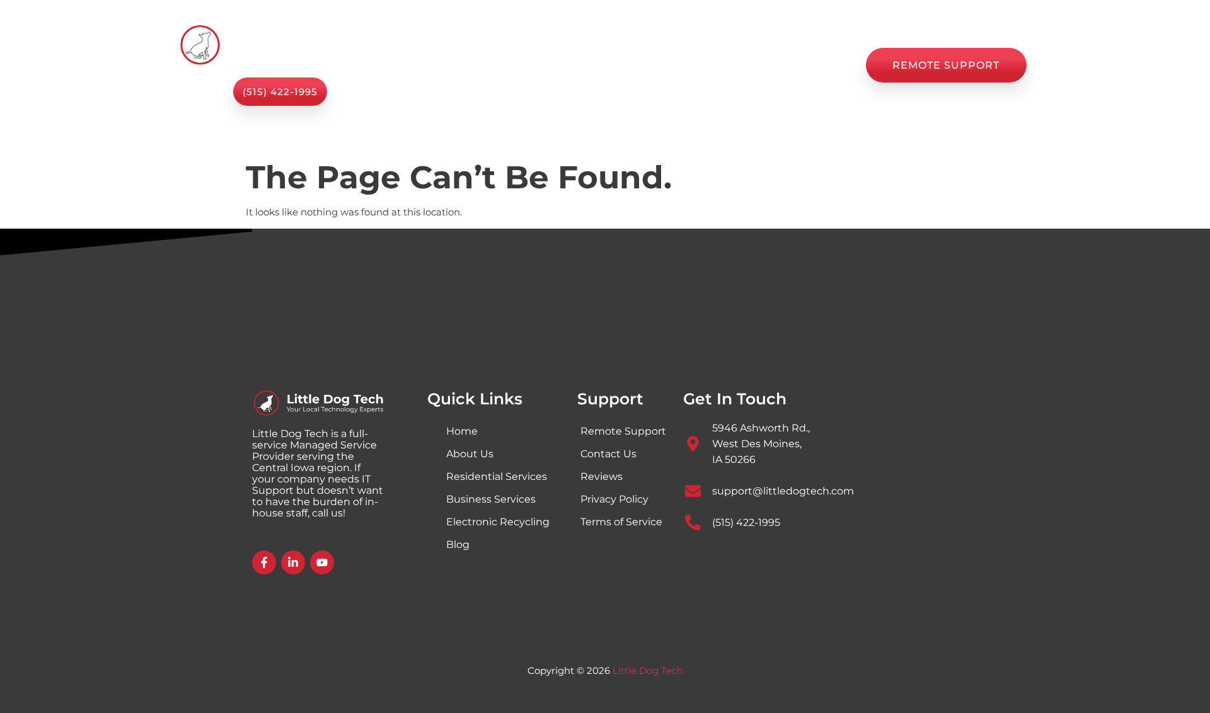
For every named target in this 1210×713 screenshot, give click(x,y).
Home (418, 65)
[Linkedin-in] (293, 562)
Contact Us (815, 65)
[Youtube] (322, 562)
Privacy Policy (614, 499)
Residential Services (496, 476)
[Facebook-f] (264, 562)
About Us (568, 65)
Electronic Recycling (498, 522)
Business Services (491, 499)
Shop (631, 65)
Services (481, 65)
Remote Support (623, 431)
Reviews (739, 65)
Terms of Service (621, 522)
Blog (681, 65)
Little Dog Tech (648, 670)
